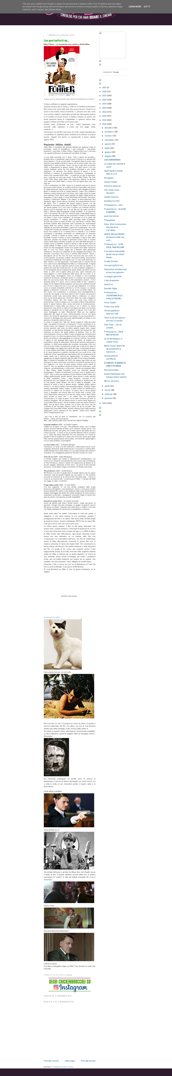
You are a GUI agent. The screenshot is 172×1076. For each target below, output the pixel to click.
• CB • (90, 27)
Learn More (135, 6)
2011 (104, 120)
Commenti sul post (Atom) (62, 1066)
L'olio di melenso (111, 280)
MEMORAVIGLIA (111, 27)
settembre (110, 140)
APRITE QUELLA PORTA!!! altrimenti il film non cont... (114, 237)
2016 (104, 99)
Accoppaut (109, 177)
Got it (147, 6)
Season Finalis (110, 181)
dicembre (109, 127)
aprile (107, 386)
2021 (104, 87)
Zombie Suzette (111, 197)
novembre (109, 131)
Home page (70, 1060)
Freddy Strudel (111, 261)
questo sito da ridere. (52, 617)
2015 (104, 103)
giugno (108, 152)
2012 (104, 116)
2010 (104, 124)
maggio (108, 156)
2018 (104, 91)
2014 (104, 107)
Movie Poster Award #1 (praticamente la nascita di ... (114, 348)
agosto (108, 144)
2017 (104, 95)
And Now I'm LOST (111, 201)
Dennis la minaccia (112, 186)
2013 (104, 111)
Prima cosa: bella (111, 306)
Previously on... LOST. (113, 205)
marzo (108, 390)
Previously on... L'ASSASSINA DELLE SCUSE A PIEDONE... (113, 295)
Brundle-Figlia (110, 288)
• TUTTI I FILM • (70, 27)
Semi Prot (108, 284)
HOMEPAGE (50, 27)
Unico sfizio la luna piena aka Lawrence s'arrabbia (115, 227)
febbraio (109, 394)
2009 (104, 403)
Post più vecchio (88, 1060)
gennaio (108, 398)
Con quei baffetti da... (56, 40)
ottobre (108, 135)
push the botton (111, 216)
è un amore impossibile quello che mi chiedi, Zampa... (114, 254)
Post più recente (51, 1060)
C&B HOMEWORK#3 (112, 159)
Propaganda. (109, 220)
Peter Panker (110, 302)
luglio (107, 148)
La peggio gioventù (113, 276)
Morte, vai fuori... (112, 381)
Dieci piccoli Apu (111, 370)
